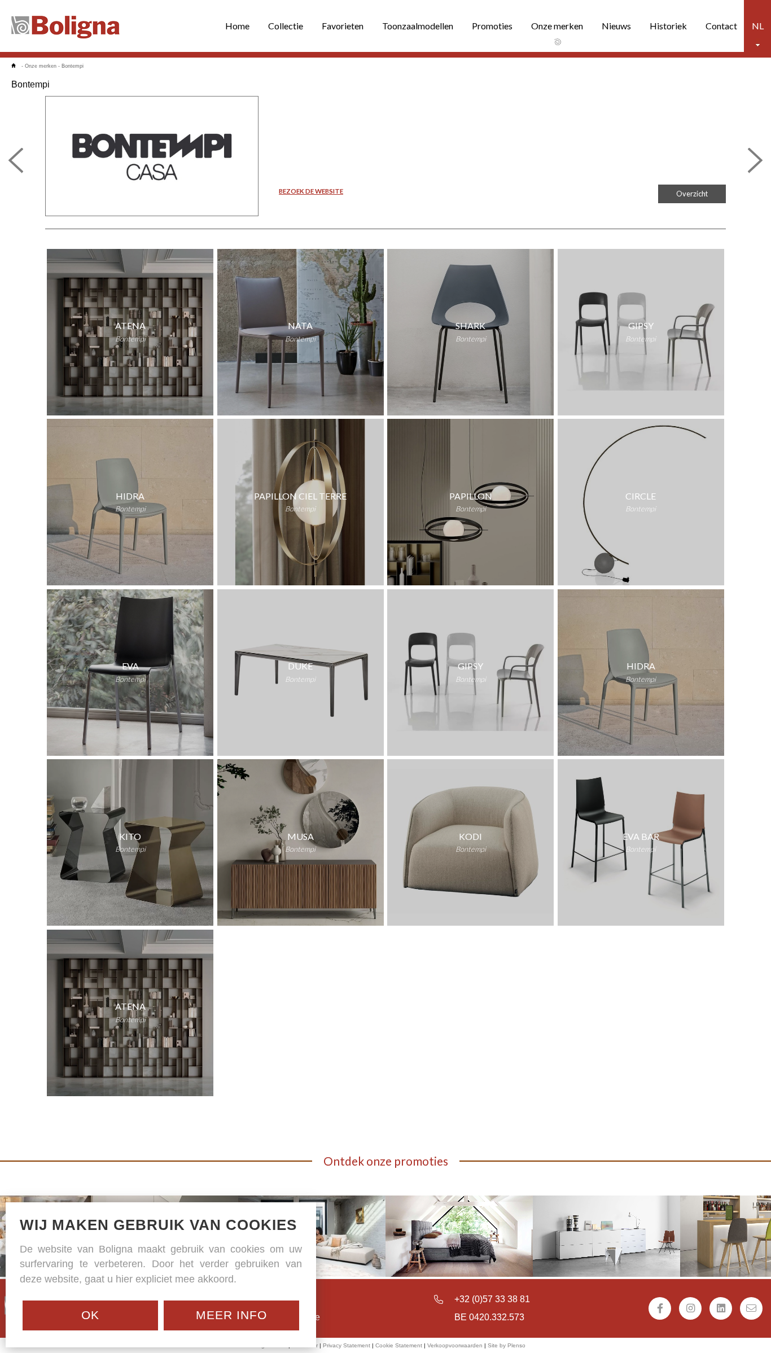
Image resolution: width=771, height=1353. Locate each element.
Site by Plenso (506, 1345)
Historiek (668, 25)
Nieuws (616, 25)
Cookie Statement (398, 1345)
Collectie (285, 25)
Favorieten (342, 25)
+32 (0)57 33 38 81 (492, 1299)
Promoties (492, 25)
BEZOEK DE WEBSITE (311, 191)
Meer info (231, 1314)
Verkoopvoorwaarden (455, 1345)
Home (237, 25)
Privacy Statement (346, 1345)
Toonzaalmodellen (417, 25)
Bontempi (73, 66)
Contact (721, 25)
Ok (90, 1314)
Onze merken (557, 25)
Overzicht (692, 193)
